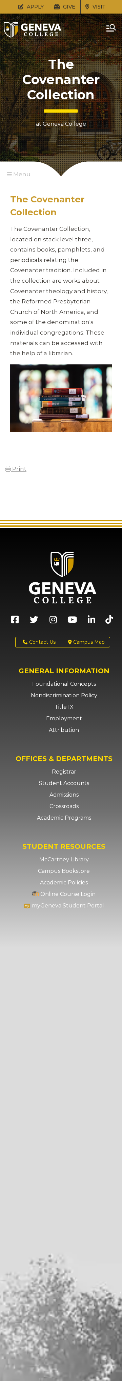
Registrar (64, 771)
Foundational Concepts (64, 684)
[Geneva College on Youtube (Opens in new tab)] (72, 621)
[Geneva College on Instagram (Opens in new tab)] (53, 621)
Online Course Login (67, 894)
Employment (64, 718)
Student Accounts (64, 783)
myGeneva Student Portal (67, 905)
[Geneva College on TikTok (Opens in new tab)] (110, 621)
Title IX (64, 707)
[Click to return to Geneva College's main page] (32, 35)
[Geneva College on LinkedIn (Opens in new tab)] (91, 621)
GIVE (68, 6)
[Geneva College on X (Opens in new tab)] (34, 621)
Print (18, 468)
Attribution (64, 730)
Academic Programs (64, 818)
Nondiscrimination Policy (64, 695)
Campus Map (88, 642)
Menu (21, 174)
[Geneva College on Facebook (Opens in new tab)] (15, 621)
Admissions (64, 795)
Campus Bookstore (64, 871)
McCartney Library (64, 859)
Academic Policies (64, 882)
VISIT (98, 6)
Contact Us (42, 642)
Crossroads (64, 806)
